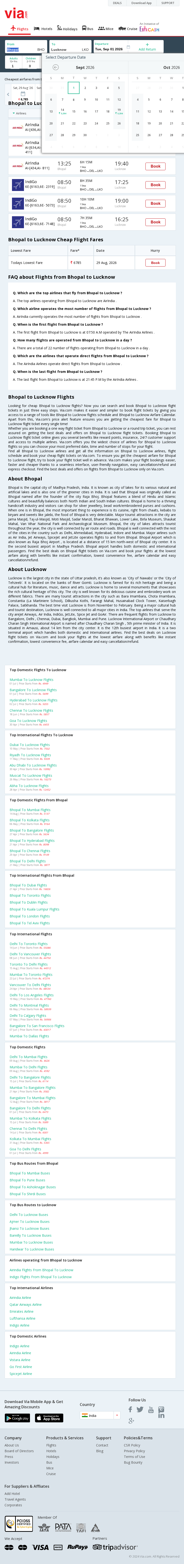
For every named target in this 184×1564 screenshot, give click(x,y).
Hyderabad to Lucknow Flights (34, 700)
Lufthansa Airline (22, 1318)
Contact (102, 1445)
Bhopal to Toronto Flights (30, 895)
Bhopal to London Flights (30, 916)
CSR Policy (132, 1445)
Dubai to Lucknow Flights (30, 744)
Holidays (52, 1456)
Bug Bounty (133, 1462)
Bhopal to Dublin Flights (29, 902)
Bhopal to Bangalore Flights (32, 830)
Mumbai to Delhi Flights (28, 1067)
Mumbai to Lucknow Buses (31, 1242)
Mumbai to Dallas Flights (29, 1036)
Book (156, 166)
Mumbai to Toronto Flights (31, 974)
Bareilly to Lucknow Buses (31, 1235)
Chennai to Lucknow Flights (31, 710)
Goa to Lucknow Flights (28, 720)
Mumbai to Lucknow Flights (31, 679)
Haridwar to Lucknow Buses (32, 1249)
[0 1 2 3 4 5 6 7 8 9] (31, 66)
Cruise (51, 1473)
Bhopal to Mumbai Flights (30, 810)
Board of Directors (19, 1451)
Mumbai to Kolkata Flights (30, 1118)
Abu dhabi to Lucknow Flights (33, 765)
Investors (12, 1462)
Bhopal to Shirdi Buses (28, 1194)
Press (9, 1456)
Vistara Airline (20, 1360)
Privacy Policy (134, 1451)
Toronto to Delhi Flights (29, 964)
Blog (99, 1451)
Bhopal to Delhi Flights (28, 861)
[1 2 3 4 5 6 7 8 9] (13, 66)
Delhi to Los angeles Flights (32, 995)
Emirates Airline (22, 1311)
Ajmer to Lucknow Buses (30, 1221)
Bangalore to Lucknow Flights (33, 690)
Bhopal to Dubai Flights (28, 885)
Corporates (13, 1505)
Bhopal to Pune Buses (27, 1180)
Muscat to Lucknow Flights (31, 775)
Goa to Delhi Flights (25, 1149)
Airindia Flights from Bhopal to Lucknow (41, 1270)
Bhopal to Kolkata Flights (30, 820)
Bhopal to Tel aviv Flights (30, 923)
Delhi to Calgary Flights (28, 1015)
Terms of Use (134, 1456)
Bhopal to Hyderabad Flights (32, 840)
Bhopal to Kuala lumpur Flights (34, 909)
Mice (50, 1468)
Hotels (51, 1451)
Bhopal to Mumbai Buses (30, 1173)
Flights (51, 1445)
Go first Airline (21, 1366)
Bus (49, 1462)
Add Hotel (12, 1493)
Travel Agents (15, 1499)
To (53, 44)
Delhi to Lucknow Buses (29, 1214)
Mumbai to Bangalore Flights (33, 1087)
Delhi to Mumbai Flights (28, 1057)
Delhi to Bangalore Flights (30, 1077)
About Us (12, 1445)
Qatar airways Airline (26, 1304)
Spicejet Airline (21, 1373)
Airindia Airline (20, 1297)
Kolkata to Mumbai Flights (30, 1139)
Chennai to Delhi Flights (28, 1128)
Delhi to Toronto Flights (29, 943)
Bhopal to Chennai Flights (30, 851)
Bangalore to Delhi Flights (30, 1108)
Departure (102, 44)
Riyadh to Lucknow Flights (30, 755)
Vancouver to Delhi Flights (30, 985)
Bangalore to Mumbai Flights (33, 1098)
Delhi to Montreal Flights (29, 1005)
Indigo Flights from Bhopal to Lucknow (41, 1277)
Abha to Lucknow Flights (29, 785)
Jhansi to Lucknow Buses (29, 1228)
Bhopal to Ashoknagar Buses (33, 1187)
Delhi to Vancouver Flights (30, 954)
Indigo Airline (19, 1325)
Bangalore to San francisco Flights (37, 1026)
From (10, 44)
